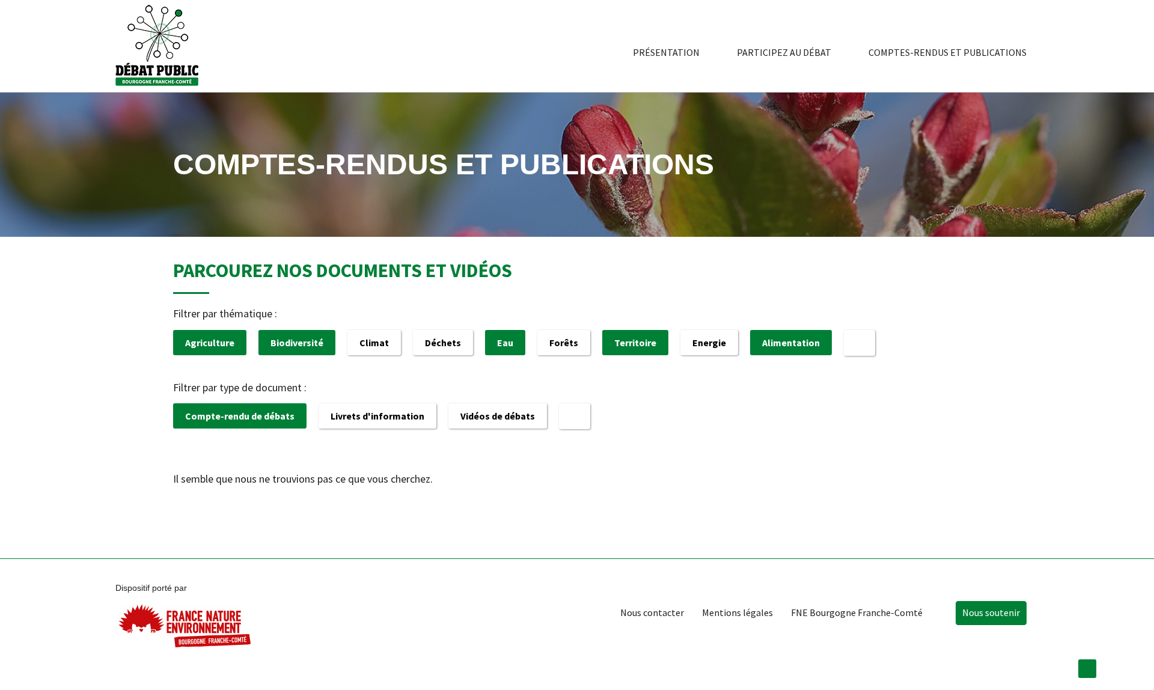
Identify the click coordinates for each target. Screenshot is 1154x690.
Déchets (443, 343)
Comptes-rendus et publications (948, 52)
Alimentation (791, 343)
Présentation (666, 52)
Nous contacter (652, 612)
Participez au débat (784, 52)
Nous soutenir (991, 612)
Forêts (563, 343)
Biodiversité (296, 343)
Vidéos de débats (497, 416)
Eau (505, 343)
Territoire (635, 343)
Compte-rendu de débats (240, 416)
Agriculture (209, 343)
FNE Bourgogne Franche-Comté (857, 612)
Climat (374, 343)
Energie (709, 343)
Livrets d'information (377, 416)
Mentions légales (737, 612)
